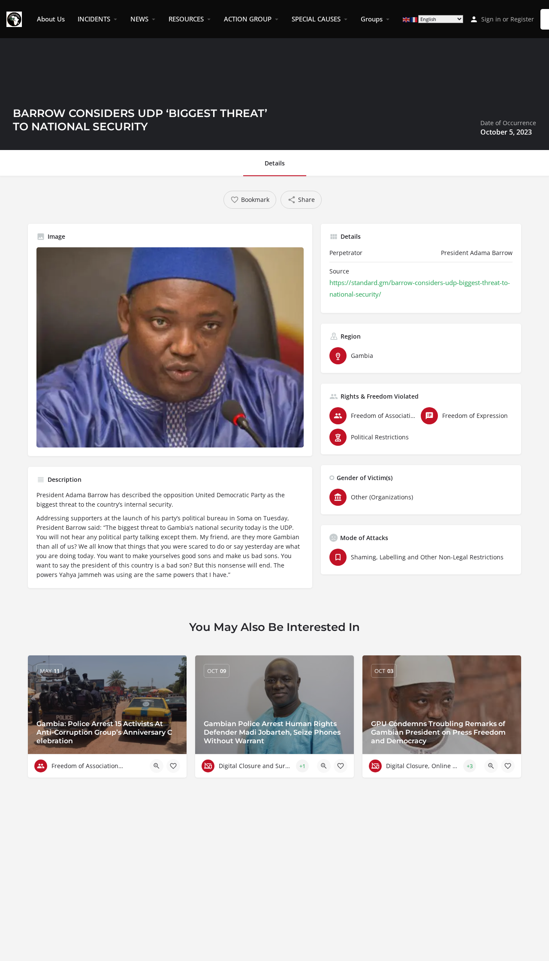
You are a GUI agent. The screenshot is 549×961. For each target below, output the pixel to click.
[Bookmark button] (173, 766)
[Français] (414, 19)
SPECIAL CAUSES (316, 19)
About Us (51, 19)
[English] (406, 19)
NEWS (139, 19)
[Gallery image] (170, 347)
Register (522, 19)
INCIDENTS (94, 19)
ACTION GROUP (247, 19)
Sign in (491, 19)
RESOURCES (186, 19)
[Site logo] (15, 18)
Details (275, 163)
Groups (372, 19)
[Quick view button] (156, 766)
